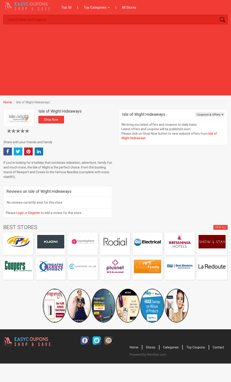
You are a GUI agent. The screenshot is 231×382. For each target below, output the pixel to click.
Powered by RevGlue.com (148, 354)
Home (7, 102)
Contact (218, 347)
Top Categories (95, 7)
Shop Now (51, 119)
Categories (171, 347)
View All (220, 227)
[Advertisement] (115, 61)
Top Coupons (195, 347)
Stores (150, 347)
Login (20, 213)
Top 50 (66, 7)
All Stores (129, 7)
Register (34, 213)
